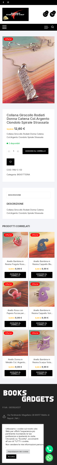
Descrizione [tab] (14, 195)
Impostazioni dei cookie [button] (18, 451)
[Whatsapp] (49, 458)
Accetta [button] (11, 456)
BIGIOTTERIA (23, 174)
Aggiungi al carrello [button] (15, 275)
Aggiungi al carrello (35, 151)
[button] (50, 41)
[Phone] (49, 449)
